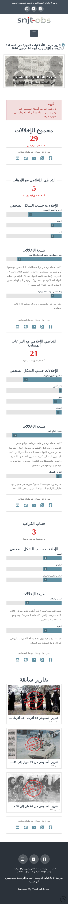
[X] (34, 9)
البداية (53, 869)
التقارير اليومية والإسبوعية (24, 869)
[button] (34, 33)
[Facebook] (41, 9)
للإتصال (19, 871)
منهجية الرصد (43, 869)
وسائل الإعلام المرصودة (41, 871)
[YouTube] (27, 9)
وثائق (27, 871)
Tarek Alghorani (41, 889)
